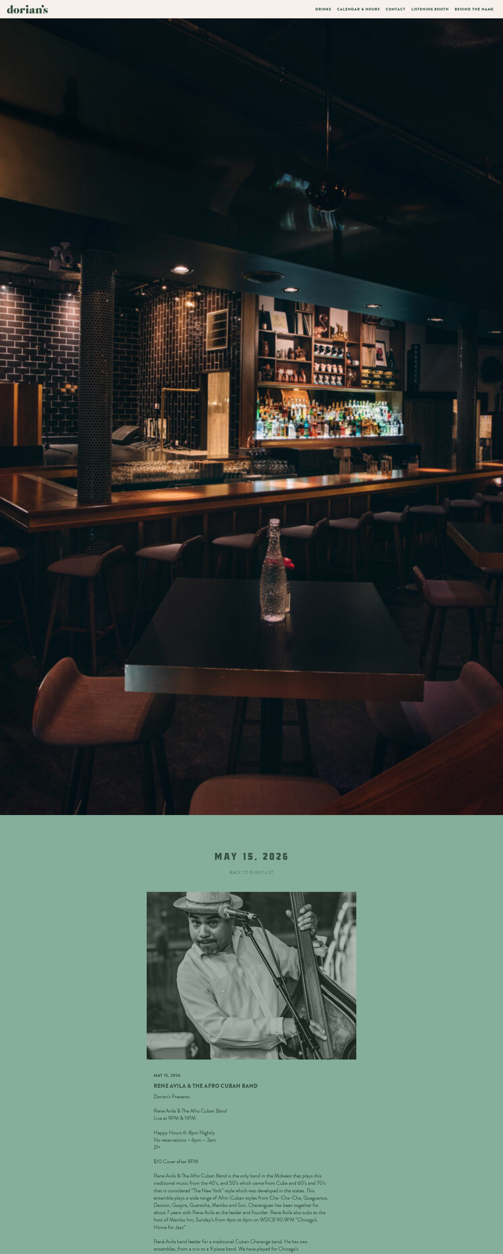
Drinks (323, 9)
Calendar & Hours (358, 9)
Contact (395, 9)
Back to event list (252, 872)
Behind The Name (474, 9)
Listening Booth (430, 9)
